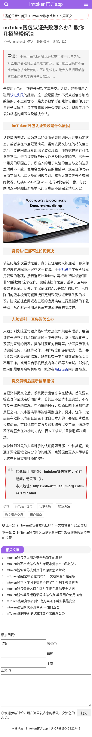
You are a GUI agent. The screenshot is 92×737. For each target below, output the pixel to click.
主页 (50, 663)
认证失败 (17, 95)
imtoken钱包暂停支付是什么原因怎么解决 (35, 570)
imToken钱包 (23, 506)
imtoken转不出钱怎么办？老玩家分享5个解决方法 (41, 564)
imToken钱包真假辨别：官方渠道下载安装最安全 (40, 601)
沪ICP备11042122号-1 (65, 728)
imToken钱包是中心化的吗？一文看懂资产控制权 (40, 576)
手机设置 (65, 269)
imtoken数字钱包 (44, 16)
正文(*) (6, 670)
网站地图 (18, 728)
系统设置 (61, 369)
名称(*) (52, 643)
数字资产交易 (14, 514)
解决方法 (64, 506)
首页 (24, 16)
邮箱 (50, 653)
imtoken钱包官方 (57, 471)
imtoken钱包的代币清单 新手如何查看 (32, 607)
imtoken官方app (46, 4)
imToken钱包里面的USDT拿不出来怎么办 (35, 613)
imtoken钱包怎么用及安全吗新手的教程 (34, 557)
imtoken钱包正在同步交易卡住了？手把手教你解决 (42, 582)
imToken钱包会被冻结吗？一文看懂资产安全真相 (52, 525)
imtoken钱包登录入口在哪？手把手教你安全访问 (40, 588)
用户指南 (36, 514)
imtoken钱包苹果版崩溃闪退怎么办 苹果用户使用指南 (44, 595)
